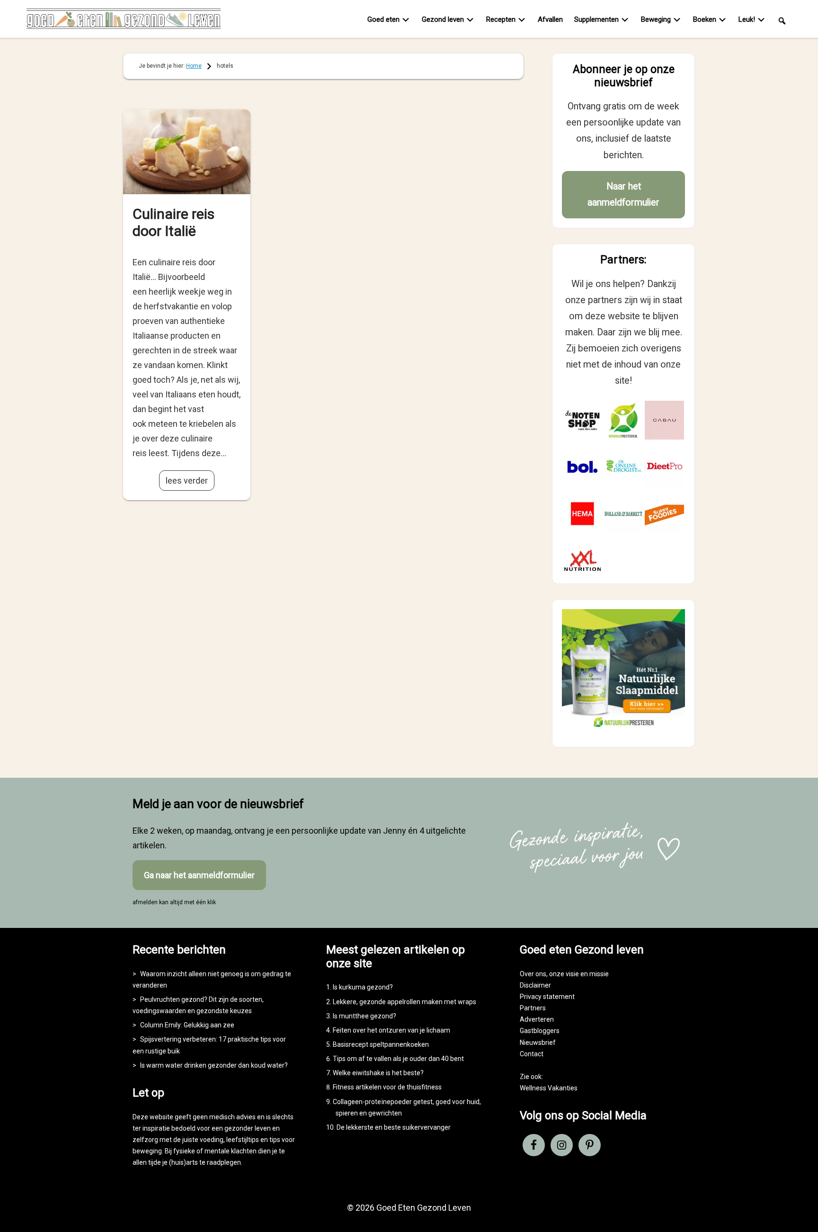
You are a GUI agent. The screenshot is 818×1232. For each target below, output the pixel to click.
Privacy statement (547, 996)
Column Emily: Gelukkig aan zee (187, 1025)
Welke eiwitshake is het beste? (378, 1073)
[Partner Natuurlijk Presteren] (623, 420)
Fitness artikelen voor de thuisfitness (387, 1087)
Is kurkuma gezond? (363, 987)
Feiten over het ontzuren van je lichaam (391, 1030)
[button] (782, 20)
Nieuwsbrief (538, 1042)
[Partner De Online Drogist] (623, 466)
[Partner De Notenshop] (582, 420)
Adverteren (537, 1019)
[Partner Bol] (582, 466)
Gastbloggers (540, 1030)
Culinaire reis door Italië (173, 222)
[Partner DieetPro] (664, 466)
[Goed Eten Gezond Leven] (124, 21)
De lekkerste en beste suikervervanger (394, 1127)
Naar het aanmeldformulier (623, 194)
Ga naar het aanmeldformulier (199, 875)
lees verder (187, 481)
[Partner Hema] (582, 513)
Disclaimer (535, 985)
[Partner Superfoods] (664, 513)
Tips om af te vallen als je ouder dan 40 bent (398, 1058)
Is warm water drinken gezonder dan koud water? (214, 1065)
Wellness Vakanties (549, 1088)
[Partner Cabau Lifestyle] (664, 420)
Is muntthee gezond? (364, 1016)
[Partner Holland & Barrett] (623, 513)
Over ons (533, 974)
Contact (531, 1054)
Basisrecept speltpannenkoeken (381, 1044)
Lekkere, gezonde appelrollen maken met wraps (404, 1002)
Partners (533, 1008)
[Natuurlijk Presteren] (623, 729)
